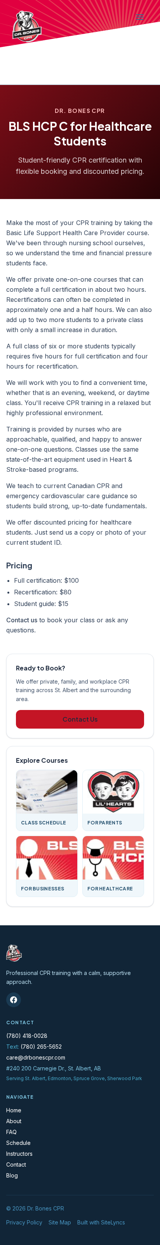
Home (13, 1110)
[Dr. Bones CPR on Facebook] (13, 999)
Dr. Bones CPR (45, 1208)
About (13, 1121)
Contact (16, 1164)
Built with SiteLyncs (101, 1222)
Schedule (18, 1142)
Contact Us (80, 719)
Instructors (19, 1153)
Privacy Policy (24, 1222)
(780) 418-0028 (26, 1035)
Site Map (60, 1222)
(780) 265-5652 (41, 1046)
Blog (12, 1175)
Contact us (21, 620)
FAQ (11, 1132)
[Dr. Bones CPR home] (27, 26)
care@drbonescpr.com (35, 1057)
